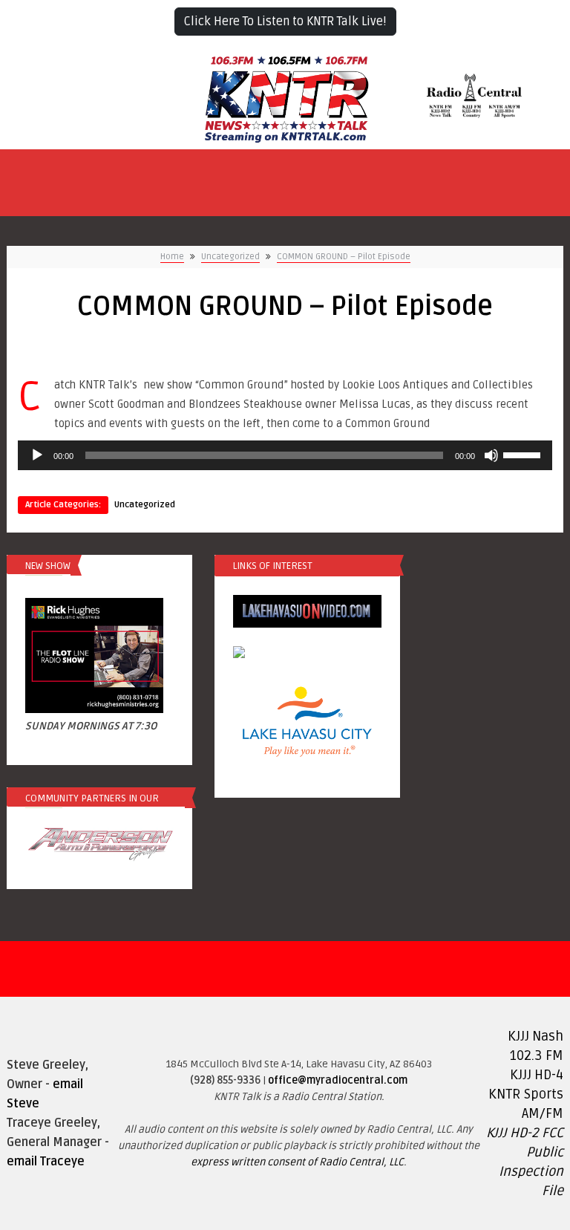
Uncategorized (230, 256)
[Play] (37, 455)
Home (172, 256)
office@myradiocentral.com (337, 1080)
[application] (285, 455)
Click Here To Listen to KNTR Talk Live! (285, 21)
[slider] (524, 453)
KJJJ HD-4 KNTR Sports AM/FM (525, 1094)
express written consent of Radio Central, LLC (297, 1162)
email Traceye (46, 1161)
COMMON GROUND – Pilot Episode (343, 256)
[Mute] (491, 455)
